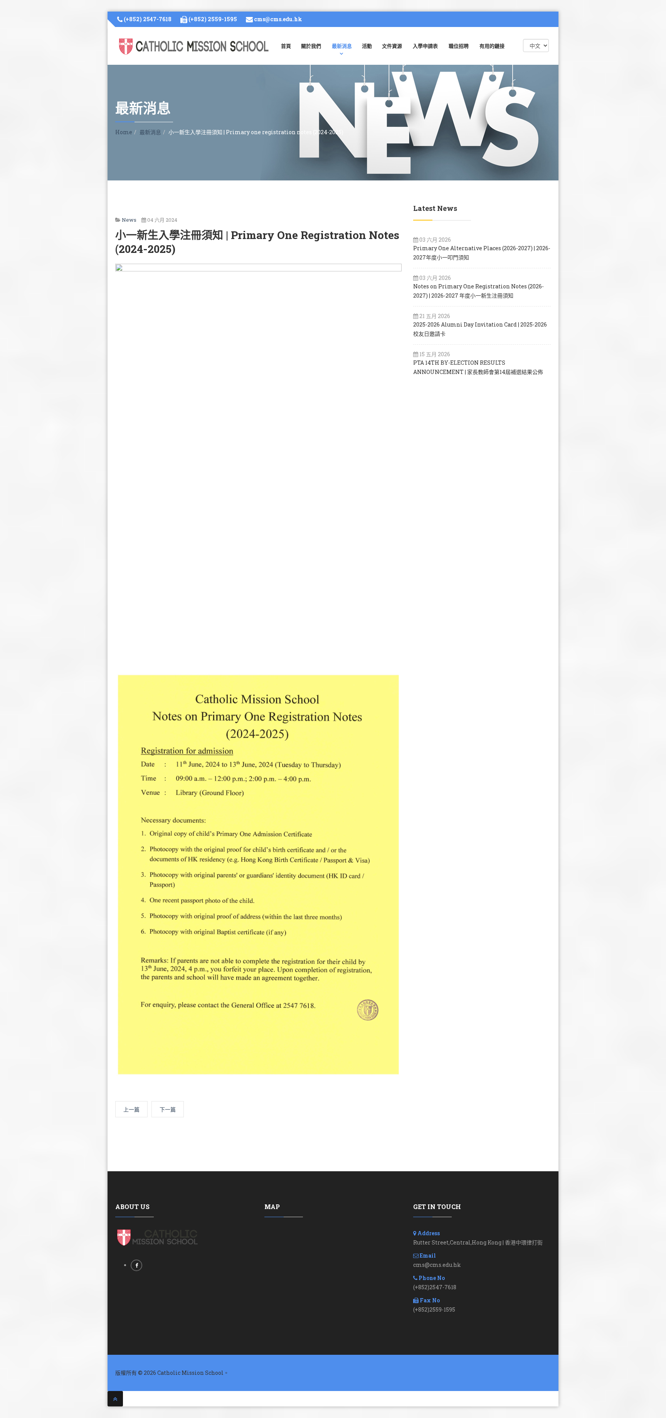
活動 (367, 45)
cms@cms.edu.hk (278, 19)
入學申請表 (425, 45)
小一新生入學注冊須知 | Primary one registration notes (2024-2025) (257, 242)
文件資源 (392, 45)
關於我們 (311, 45)
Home (123, 132)
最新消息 (342, 45)
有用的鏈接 (492, 45)
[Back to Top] (115, 1398)
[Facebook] (136, 1265)
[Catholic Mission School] (194, 46)
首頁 (286, 45)
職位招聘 (459, 45)
